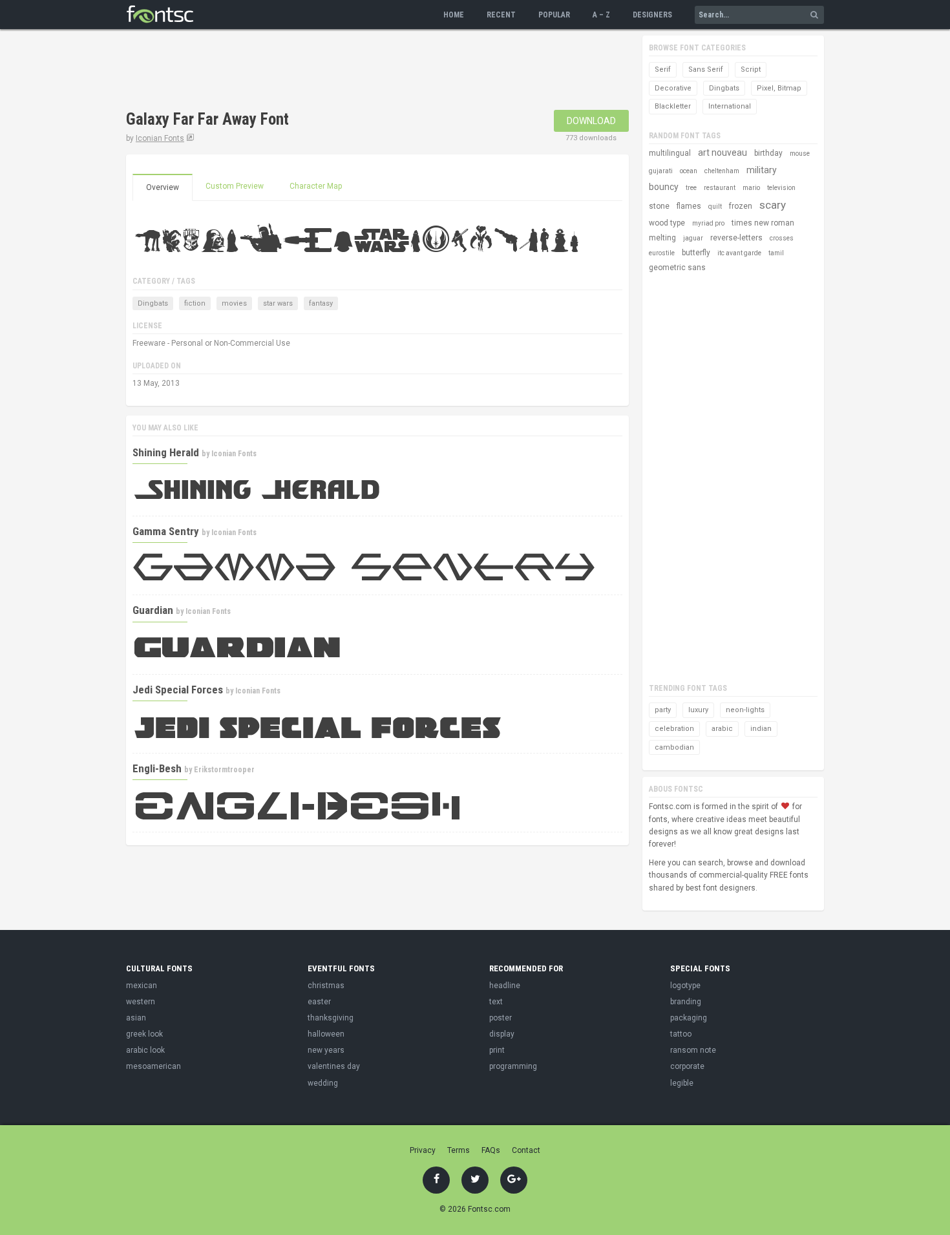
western (140, 1001)
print (497, 1050)
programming (513, 1066)
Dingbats (153, 303)
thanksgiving (331, 1017)
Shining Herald (165, 452)
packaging (688, 1017)
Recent (501, 14)
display (501, 1034)
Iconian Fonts (160, 138)
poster (500, 1017)
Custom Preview (235, 186)
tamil (776, 253)
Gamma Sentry (165, 531)
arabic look (145, 1050)
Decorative (673, 88)
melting (662, 237)
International (729, 106)
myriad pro (708, 223)
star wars (278, 303)
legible (681, 1083)
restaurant (719, 187)
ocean (688, 170)
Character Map (316, 186)
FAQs (490, 1150)
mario (751, 187)
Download (591, 121)
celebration (674, 728)
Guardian (152, 610)
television (781, 187)
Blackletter (673, 106)
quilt (715, 206)
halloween (326, 1034)
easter (319, 1001)
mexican (141, 985)
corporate (687, 1066)
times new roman (763, 222)
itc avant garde (739, 253)
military (761, 170)
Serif (663, 69)
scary (772, 204)
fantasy (321, 303)
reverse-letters (736, 237)
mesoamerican (153, 1066)
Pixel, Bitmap (779, 88)
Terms (458, 1150)
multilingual (670, 153)
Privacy (423, 1150)
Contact (526, 1150)
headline (504, 985)
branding (685, 1001)
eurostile (662, 253)
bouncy (664, 187)
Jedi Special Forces (177, 689)
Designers (652, 14)
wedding (323, 1083)
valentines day (334, 1066)
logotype (685, 985)
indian (761, 728)
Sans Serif (705, 69)
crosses (782, 238)
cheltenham (721, 170)
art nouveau (722, 152)
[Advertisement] (361, 71)
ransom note (693, 1050)
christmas (326, 985)
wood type (667, 222)
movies (234, 303)
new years (326, 1050)
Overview (162, 187)
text (496, 1001)
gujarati (661, 170)
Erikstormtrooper (224, 769)
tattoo (680, 1034)
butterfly (696, 252)
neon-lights (745, 710)
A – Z (601, 14)
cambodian (674, 747)
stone (659, 206)
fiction (195, 303)
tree (691, 187)
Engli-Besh (157, 768)
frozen (740, 206)
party (663, 710)
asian (136, 1017)
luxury (698, 710)
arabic (722, 728)
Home (453, 14)
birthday (768, 153)
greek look (144, 1034)
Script (751, 69)
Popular (554, 14)
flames (689, 206)
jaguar (693, 238)
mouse (800, 153)
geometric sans (677, 267)
